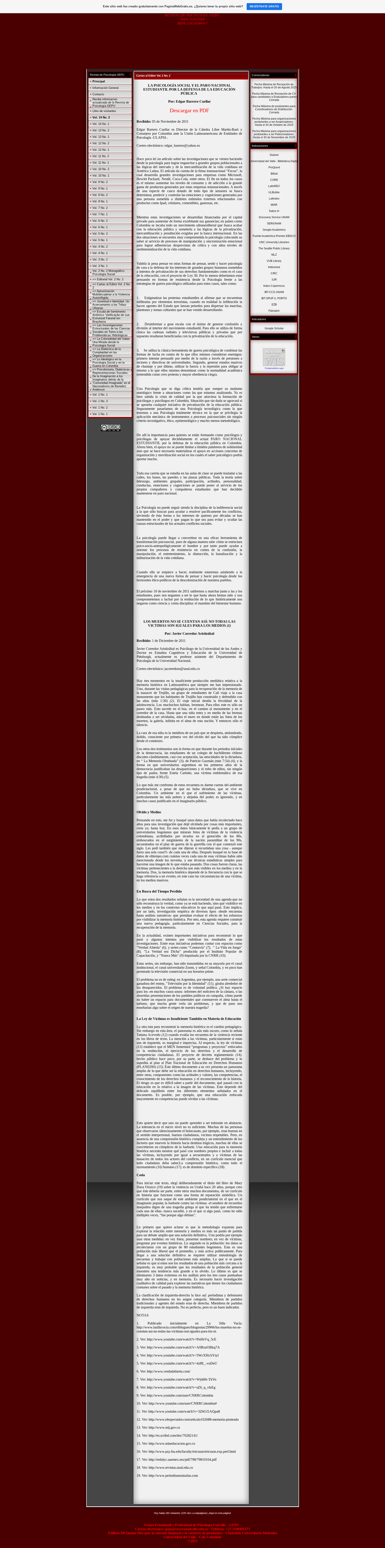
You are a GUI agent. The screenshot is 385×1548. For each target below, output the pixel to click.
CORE (274, 179)
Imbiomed (274, 267)
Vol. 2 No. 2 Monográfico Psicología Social (108, 272)
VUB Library (274, 260)
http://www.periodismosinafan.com (173, 1475)
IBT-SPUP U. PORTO (274, 298)
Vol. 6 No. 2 (100, 220)
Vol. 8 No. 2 (100, 195)
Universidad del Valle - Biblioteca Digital (274, 161)
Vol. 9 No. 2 (100, 182)
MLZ (274, 254)
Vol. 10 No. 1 (100, 175)
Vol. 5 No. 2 (100, 233)
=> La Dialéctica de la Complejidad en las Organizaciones (106, 352)
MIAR (274, 204)
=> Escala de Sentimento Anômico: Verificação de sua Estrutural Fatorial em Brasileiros (110, 316)
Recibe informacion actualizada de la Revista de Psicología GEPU (110, 103)
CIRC (274, 273)
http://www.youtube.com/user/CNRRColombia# (183, 1403)
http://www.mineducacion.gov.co (172, 1443)
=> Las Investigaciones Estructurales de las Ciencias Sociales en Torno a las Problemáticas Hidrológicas (111, 330)
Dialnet (274, 155)
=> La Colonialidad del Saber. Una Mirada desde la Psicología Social (111, 342)
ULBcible (274, 192)
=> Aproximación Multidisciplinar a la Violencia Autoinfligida (111, 294)
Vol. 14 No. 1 (100, 124)
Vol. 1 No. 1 (100, 414)
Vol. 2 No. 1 (100, 394)
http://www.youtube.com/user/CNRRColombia (180, 1395)
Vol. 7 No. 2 (100, 208)
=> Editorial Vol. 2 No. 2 (107, 279)
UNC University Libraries (274, 242)
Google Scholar (274, 328)
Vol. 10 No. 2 (100, 169)
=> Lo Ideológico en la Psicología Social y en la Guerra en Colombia (108, 363)
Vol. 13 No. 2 (100, 130)
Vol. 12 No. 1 (100, 149)
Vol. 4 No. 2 (100, 246)
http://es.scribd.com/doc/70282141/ (174, 1435)
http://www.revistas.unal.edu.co (171, 1467)
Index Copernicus (274, 285)
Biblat (274, 173)
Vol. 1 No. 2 (100, 407)
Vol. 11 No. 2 (100, 156)
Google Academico (274, 229)
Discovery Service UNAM (274, 217)
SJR (274, 279)
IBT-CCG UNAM (274, 292)
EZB (274, 304)
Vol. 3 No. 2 (100, 259)
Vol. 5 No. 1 (100, 240)
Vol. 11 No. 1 (100, 162)
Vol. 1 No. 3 (100, 401)
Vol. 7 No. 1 (100, 214)
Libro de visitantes (104, 111)
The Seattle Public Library (274, 248)
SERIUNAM (274, 223)
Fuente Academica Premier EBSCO (274, 236)
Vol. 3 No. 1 (100, 266)
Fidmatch (274, 310)
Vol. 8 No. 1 (100, 201)
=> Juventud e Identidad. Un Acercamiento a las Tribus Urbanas (110, 305)
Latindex (274, 198)
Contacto (98, 94)
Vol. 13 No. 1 (100, 136)
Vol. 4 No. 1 (100, 253)
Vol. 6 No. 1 (100, 227)
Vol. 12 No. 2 (100, 143)
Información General (105, 88)
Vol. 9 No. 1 (100, 188)
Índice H (274, 211)
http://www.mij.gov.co (164, 1427)
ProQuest (274, 167)
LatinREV (274, 186)
